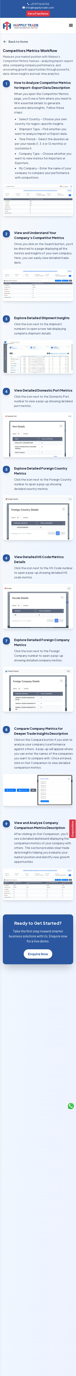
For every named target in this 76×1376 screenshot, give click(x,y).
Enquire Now (72, 829)
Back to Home (18, 41)
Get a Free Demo (38, 13)
